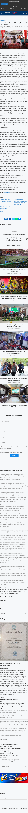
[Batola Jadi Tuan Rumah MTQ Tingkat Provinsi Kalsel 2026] (14, 393)
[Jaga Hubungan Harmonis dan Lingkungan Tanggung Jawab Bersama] (14, 340)
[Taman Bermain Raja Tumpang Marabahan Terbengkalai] (14, 258)
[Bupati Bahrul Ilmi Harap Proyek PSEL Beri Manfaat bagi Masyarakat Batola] (14, 367)
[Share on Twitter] (13, 219)
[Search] (23, 13)
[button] (9, 4)
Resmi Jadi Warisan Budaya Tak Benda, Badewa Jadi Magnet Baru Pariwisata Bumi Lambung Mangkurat (14, 298)
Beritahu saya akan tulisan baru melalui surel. (11, 452)
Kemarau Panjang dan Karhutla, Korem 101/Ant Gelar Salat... (13, 4)
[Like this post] (6, 219)
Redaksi (2, 8)
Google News (7, 192)
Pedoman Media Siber (10, 8)
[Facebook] (11, 6)
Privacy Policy (24, 8)
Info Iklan (18, 8)
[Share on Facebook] (10, 219)
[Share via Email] (19, 219)
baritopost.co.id (9, 26)
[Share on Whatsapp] (16, 219)
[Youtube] (16, 6)
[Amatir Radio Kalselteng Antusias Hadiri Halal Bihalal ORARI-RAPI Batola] (14, 313)
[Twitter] (13, 6)
